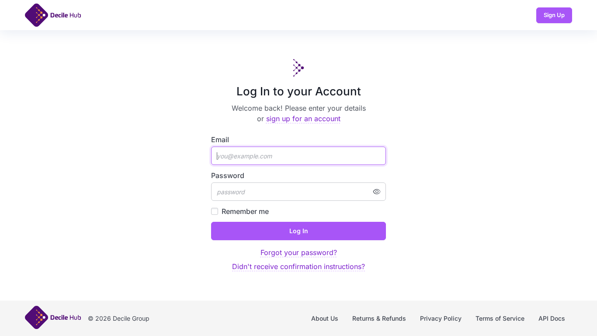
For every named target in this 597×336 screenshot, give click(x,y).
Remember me (245, 211)
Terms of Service (500, 318)
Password (227, 175)
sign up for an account (303, 118)
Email (220, 139)
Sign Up (554, 14)
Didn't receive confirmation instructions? (298, 266)
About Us (324, 318)
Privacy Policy (441, 318)
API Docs (551, 318)
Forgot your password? (298, 252)
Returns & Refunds (379, 318)
